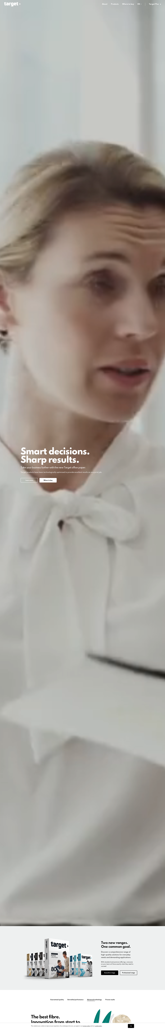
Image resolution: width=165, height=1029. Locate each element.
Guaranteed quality (57, 999)
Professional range (128, 973)
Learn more (29, 480)
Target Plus (154, 4)
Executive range (109, 973)
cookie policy (98, 1026)
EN (139, 4)
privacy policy (86, 1026)
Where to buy (128, 4)
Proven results (110, 999)
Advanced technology (94, 999)
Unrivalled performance (75, 999)
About (104, 4)
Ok (131, 1026)
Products (115, 4)
